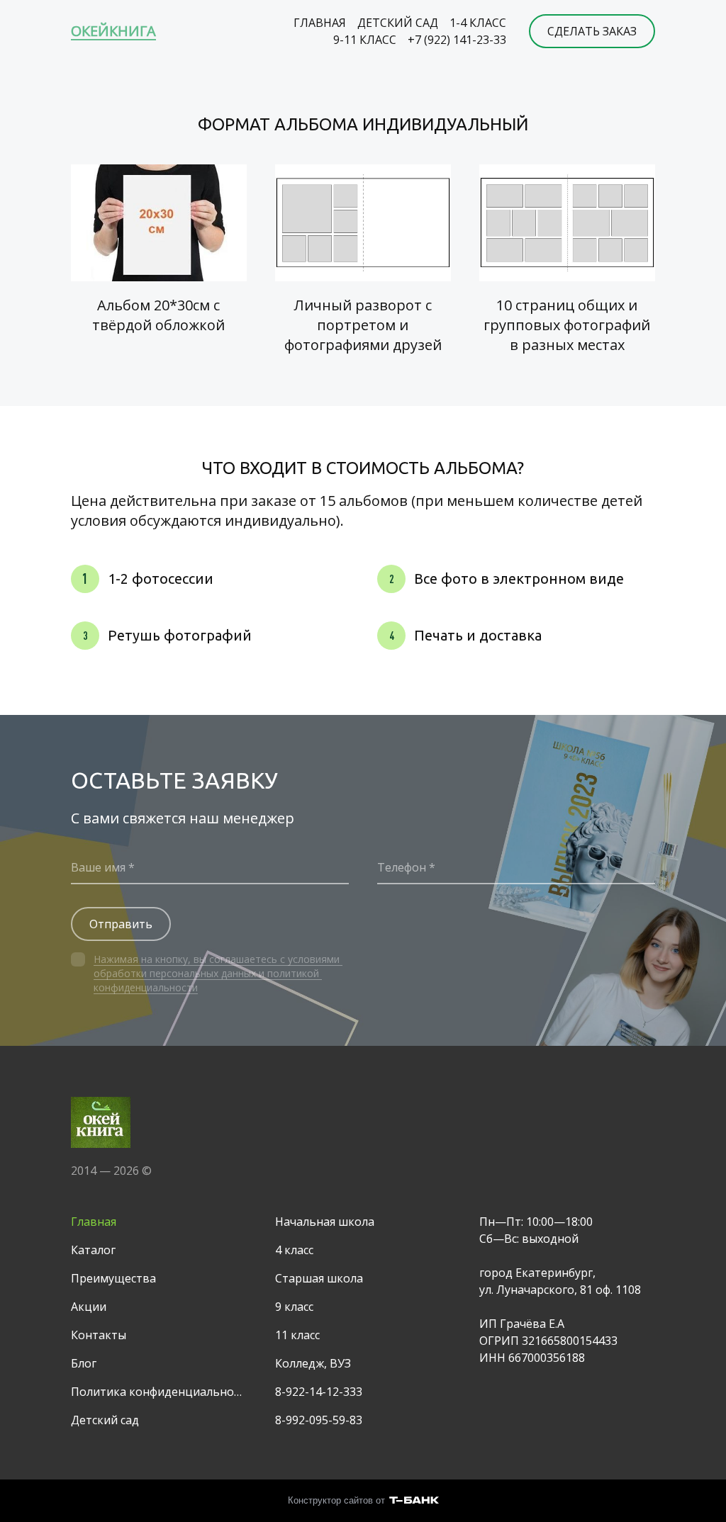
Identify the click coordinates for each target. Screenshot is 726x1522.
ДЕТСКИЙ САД (397, 22)
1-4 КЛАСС (477, 22)
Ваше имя (98, 867)
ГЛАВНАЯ (320, 22)
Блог (83, 1363)
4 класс (294, 1250)
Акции (88, 1306)
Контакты (98, 1335)
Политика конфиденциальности (159, 1391)
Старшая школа (319, 1278)
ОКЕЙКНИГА (113, 30)
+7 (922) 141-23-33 (457, 39)
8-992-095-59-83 (318, 1420)
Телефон (401, 867)
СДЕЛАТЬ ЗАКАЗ (592, 31)
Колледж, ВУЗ (313, 1363)
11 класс (297, 1335)
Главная (93, 1221)
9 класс (294, 1306)
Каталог (93, 1250)
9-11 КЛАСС (364, 39)
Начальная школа (324, 1221)
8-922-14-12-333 (318, 1391)
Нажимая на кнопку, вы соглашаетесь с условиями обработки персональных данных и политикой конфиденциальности (218, 973)
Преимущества (113, 1278)
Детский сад (105, 1420)
